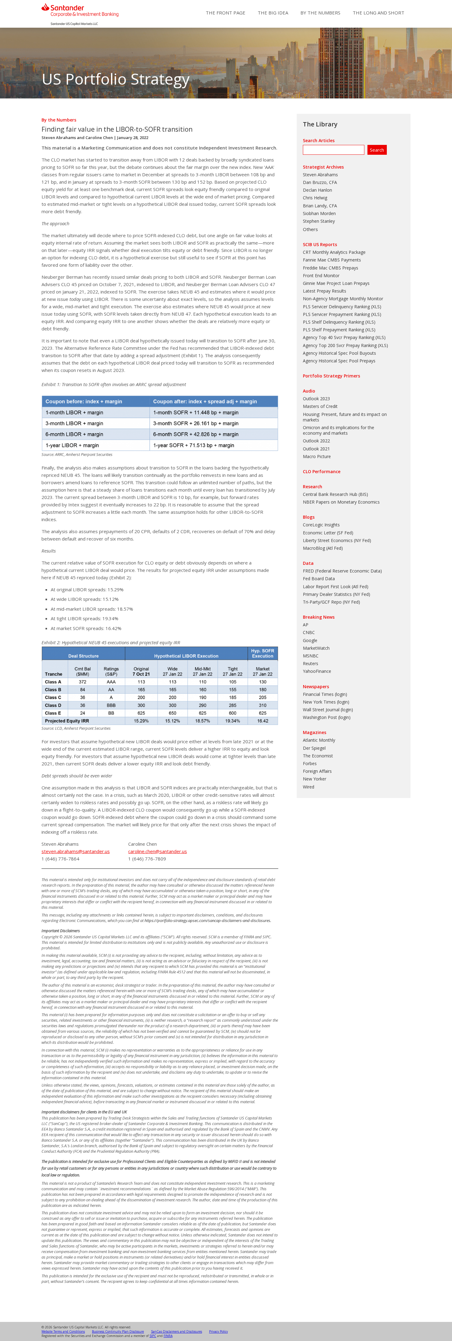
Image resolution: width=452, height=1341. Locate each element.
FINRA (168, 1336)
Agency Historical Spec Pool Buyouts (339, 353)
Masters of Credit (320, 406)
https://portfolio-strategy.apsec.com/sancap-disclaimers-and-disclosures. (208, 920)
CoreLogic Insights (321, 525)
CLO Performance (321, 471)
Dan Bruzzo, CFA (320, 182)
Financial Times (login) (325, 694)
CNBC (309, 632)
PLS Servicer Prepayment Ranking (336, 314)
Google (310, 640)
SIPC (152, 1336)
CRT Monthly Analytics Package (334, 252)
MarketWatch (316, 648)
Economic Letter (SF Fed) (328, 533)
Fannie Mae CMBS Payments (332, 260)
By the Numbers (320, 13)
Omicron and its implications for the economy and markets (338, 430)
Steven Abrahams (59, 137)
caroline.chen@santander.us (157, 851)
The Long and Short (378, 13)
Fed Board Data (319, 578)
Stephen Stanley (319, 221)
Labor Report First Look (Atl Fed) (335, 586)
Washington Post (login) (327, 717)
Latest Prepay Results (324, 291)
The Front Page (225, 13)
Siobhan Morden (319, 213)
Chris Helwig (315, 198)
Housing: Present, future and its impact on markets (345, 417)
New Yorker (314, 779)
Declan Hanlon (317, 190)
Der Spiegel (314, 748)
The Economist (318, 756)
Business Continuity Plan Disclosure (118, 1331)
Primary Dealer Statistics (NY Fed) (336, 594)
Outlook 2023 (316, 398)
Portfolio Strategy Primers (331, 376)
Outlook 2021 (316, 449)
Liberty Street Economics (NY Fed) (337, 540)
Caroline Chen (99, 137)
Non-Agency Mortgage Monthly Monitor (343, 298)
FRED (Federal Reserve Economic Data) (342, 571)
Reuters (310, 663)
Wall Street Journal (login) (328, 709)
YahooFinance (317, 671)
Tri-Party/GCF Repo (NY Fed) (331, 602)
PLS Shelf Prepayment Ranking (333, 330)
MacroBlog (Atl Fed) (323, 548)
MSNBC (311, 656)
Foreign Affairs (317, 771)
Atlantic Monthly (319, 740)
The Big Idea (273, 13)
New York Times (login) (326, 702)
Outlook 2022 (316, 441)
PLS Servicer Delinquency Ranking (336, 306)
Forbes (310, 763)
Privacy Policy (218, 1331)
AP (305, 625)
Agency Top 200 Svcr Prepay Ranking (340, 345)
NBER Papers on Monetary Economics (341, 502)
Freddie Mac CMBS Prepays (330, 268)
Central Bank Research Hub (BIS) (335, 494)
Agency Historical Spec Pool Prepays (339, 361)
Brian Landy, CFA (320, 206)
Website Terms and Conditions (63, 1331)
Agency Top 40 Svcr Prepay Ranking (338, 337)
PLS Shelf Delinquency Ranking (333, 322)
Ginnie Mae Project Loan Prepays (336, 283)
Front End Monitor (321, 275)
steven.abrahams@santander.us (76, 851)
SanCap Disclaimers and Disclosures (176, 1331)
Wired (308, 787)
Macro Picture (317, 456)
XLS (376, 306)
